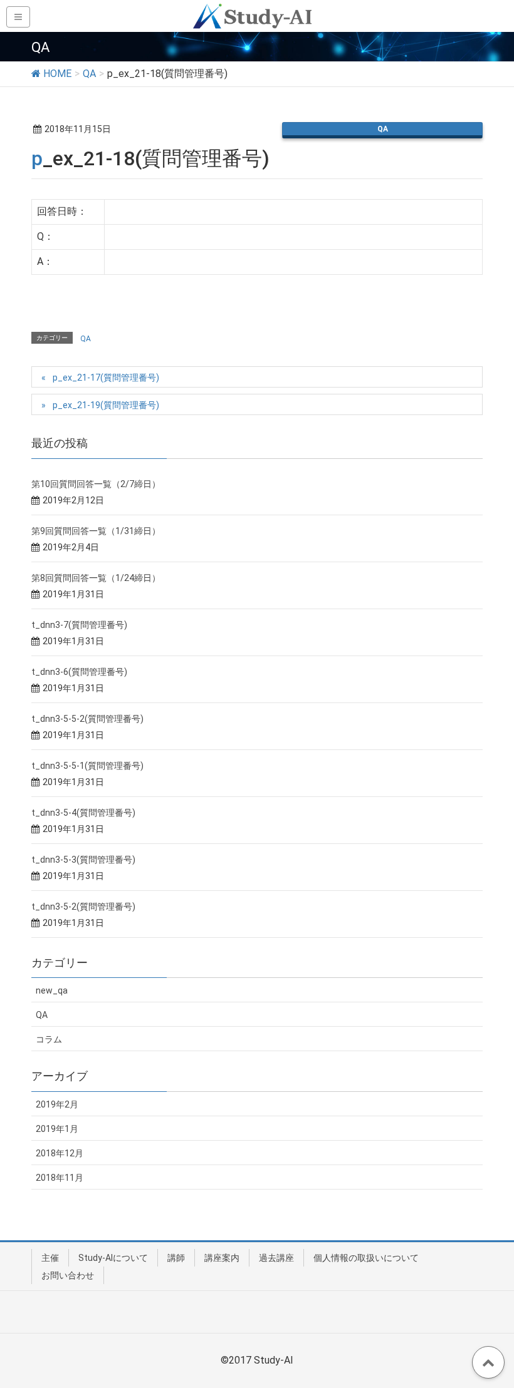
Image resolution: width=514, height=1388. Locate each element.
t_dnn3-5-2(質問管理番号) (83, 907)
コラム (49, 1039)
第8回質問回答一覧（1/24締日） (95, 578)
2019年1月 (57, 1129)
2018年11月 (59, 1178)
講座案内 (221, 1258)
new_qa (52, 990)
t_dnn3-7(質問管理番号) (79, 625)
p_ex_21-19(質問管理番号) (106, 405)
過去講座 (276, 1258)
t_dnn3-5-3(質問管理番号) (83, 860)
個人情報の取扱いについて (366, 1258)
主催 (50, 1258)
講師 (176, 1258)
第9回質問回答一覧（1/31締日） (95, 531)
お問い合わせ (67, 1275)
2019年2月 (57, 1104)
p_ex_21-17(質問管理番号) (106, 378)
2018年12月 (59, 1153)
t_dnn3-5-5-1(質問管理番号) (87, 766)
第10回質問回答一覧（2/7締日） (95, 484)
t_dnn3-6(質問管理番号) (79, 672)
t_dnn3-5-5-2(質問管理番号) (87, 719)
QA (382, 129)
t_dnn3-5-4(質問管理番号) (83, 813)
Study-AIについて (113, 1258)
